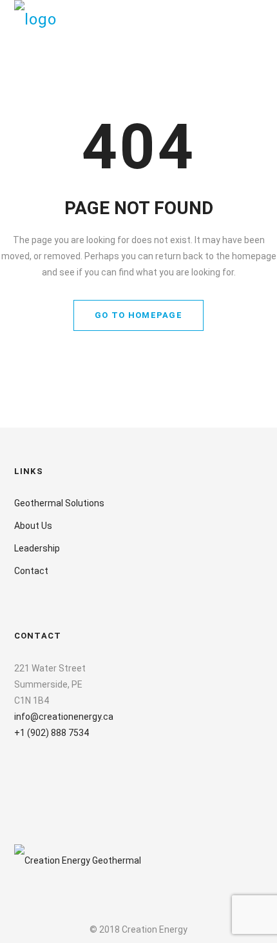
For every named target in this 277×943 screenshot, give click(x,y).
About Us (33, 526)
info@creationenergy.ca (63, 716)
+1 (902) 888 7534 (51, 733)
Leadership (37, 548)
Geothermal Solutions (59, 503)
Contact (31, 571)
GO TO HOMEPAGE (138, 315)
